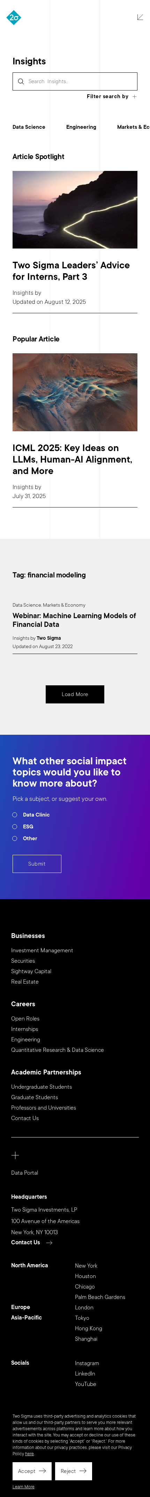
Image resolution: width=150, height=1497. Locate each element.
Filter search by (107, 96)
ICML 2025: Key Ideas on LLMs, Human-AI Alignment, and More (72, 459)
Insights (23, 293)
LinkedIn (85, 1374)
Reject (68, 1471)
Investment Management (42, 950)
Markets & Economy (64, 605)
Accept (27, 1471)
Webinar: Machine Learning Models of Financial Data (74, 620)
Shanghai (86, 1339)
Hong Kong (88, 1328)
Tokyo (82, 1318)
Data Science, (27, 605)
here (29, 1454)
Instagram (87, 1363)
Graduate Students (34, 1097)
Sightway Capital (31, 971)
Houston (85, 1276)
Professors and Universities (43, 1108)
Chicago (85, 1287)
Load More (75, 694)
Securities (23, 961)
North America (29, 1265)
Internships (24, 1029)
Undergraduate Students (41, 1087)
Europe (20, 1307)
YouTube (85, 1384)
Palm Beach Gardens (100, 1297)
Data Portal (24, 1173)
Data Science (29, 127)
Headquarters (29, 1197)
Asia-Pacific (26, 1318)
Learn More (24, 1487)
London (84, 1307)
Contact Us (25, 1118)
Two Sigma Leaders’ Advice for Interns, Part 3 (71, 271)
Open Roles (25, 1019)
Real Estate (25, 982)
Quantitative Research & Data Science (57, 1050)
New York (86, 1266)
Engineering (81, 127)
